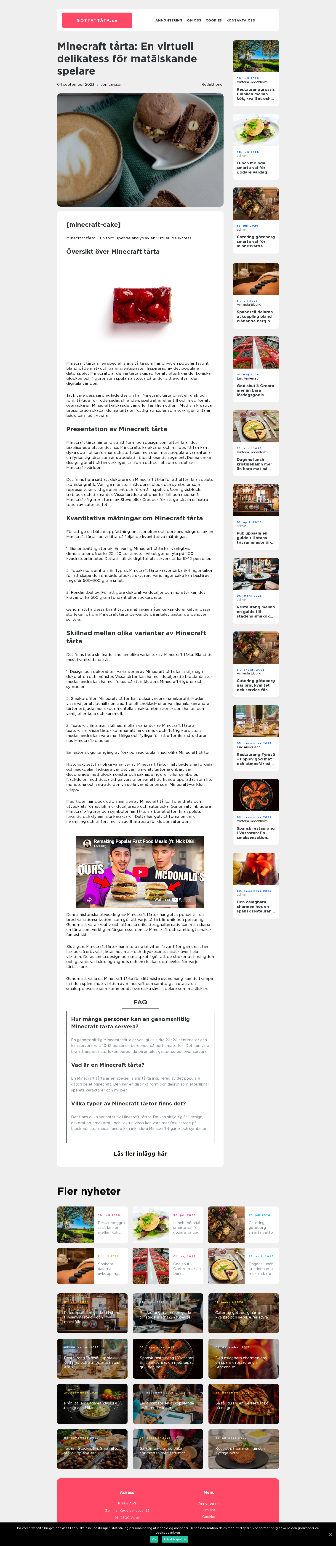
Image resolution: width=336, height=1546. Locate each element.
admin (241, 155)
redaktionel (212, 84)
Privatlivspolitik (175, 1539)
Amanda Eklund (249, 304)
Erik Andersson (248, 378)
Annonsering (168, 20)
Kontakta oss (241, 20)
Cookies (214, 20)
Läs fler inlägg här (140, 1153)
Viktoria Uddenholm (252, 82)
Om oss (194, 20)
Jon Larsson (112, 84)
